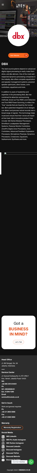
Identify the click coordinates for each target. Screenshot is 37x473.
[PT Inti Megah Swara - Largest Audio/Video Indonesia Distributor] (18, 4)
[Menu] (3, 4)
